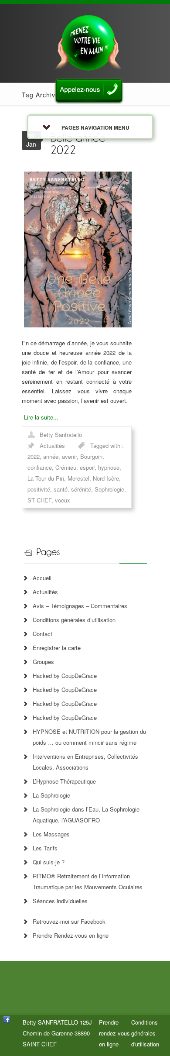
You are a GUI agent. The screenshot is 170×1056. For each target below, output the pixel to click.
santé (61, 489)
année (50, 456)
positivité (38, 489)
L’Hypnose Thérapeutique (64, 781)
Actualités (52, 445)
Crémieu (65, 467)
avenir (69, 456)
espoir (87, 467)
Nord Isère (106, 478)
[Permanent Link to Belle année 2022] (79, 143)
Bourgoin (91, 456)
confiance (39, 467)
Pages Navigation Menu (95, 127)
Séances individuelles (60, 901)
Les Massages (51, 834)
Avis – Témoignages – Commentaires (80, 606)
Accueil (42, 578)
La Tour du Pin (45, 478)
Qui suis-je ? (49, 862)
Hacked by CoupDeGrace (65, 675)
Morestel (78, 478)
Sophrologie (109, 489)
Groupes (43, 661)
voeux (62, 500)
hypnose (108, 467)
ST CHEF (39, 500)
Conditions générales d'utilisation (145, 1033)
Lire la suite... (41, 417)
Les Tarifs (45, 848)
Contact (42, 633)
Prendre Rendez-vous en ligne (71, 935)
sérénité (81, 489)
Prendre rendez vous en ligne (114, 1033)
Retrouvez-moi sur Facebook (69, 921)
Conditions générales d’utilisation (74, 620)
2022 (33, 456)
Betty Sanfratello (61, 434)
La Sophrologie (51, 795)
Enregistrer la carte (57, 647)
